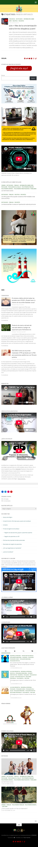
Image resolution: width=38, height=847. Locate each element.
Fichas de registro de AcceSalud (11, 528)
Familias (16, 185)
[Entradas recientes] (5, 651)
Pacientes (21, 21)
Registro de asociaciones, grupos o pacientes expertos (18, 532)
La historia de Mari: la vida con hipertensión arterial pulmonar (18, 204)
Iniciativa (15, 21)
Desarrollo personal (15, 655)
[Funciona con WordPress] (14, 837)
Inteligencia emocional (16, 657)
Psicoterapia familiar (28, 187)
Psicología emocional (25, 659)
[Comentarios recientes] (23, 651)
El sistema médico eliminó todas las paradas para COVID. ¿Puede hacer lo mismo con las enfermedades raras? (23, 300)
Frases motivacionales (27, 655)
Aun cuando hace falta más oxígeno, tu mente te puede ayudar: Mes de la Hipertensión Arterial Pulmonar (22, 664)
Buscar (3, 75)
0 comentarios (4, 320)
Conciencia (12, 19)
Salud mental (20, 678)
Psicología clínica (14, 659)
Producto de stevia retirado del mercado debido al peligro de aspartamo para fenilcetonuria (21, 327)
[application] (19, 609)
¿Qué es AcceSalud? (8, 552)
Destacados (19, 19)
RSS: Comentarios (5, 501)
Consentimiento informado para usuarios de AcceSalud (17, 521)
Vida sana (26, 678)
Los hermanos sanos (7, 190)
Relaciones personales (16, 692)
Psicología (4, 187)
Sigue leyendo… (22, 478)
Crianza (3, 185)
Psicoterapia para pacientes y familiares (25, 188)
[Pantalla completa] (34, 617)
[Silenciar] (31, 617)
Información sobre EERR (26, 185)
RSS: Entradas (4, 499)
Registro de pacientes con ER (11, 536)
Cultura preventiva (15, 671)
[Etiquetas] (32, 651)
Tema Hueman (27, 837)
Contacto (5, 525)
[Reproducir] (4, 617)
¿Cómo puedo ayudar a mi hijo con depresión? (14, 808)
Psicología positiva (15, 660)
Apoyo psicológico (7, 517)
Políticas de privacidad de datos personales (14, 540)
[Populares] (14, 651)
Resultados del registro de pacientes (12, 544)
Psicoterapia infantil (7, 188)
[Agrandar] (34, 86)
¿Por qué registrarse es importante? (12, 548)
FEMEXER (18, 469)
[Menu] (35, 2)
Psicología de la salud (14, 187)
